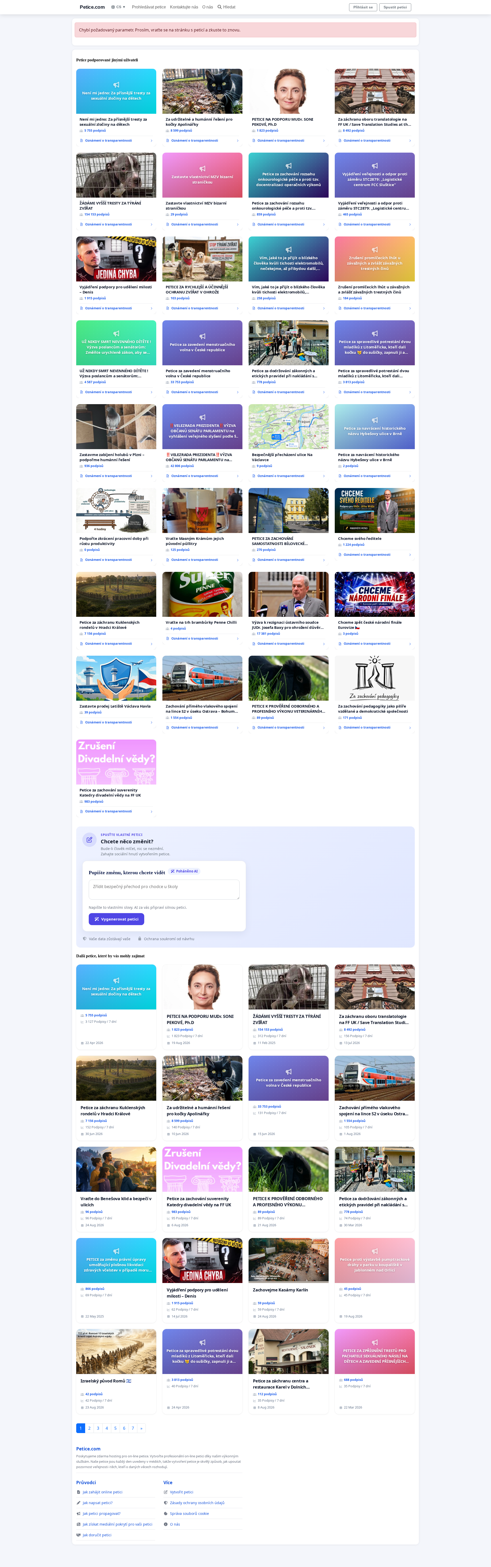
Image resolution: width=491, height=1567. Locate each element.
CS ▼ (121, 7)
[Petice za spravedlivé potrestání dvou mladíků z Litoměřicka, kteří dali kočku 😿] (375, 359)
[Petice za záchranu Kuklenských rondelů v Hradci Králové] (116, 611)
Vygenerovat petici (120, 919)
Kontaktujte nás (184, 7)
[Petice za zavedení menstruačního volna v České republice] (202, 359)
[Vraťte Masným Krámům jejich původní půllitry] (202, 527)
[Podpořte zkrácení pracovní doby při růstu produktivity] (116, 527)
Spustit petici (395, 7)
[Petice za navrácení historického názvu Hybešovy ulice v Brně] (375, 443)
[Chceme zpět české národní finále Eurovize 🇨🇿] (375, 611)
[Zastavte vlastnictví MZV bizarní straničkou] (202, 191)
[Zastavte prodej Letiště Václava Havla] (116, 692)
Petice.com (92, 7)
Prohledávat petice (149, 7)
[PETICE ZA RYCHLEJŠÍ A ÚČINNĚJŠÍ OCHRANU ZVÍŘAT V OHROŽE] (202, 275)
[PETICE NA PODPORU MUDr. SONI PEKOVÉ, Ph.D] (289, 107)
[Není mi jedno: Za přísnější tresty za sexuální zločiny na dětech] (116, 107)
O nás (207, 7)
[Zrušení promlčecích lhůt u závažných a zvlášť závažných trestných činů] (375, 275)
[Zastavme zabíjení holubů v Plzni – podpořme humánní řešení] (116, 443)
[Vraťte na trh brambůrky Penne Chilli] (202, 608)
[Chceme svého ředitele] (375, 524)
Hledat (229, 7)
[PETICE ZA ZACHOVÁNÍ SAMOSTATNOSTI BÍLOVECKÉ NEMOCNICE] (289, 527)
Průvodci (86, 1482)
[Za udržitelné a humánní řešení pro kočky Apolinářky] (202, 107)
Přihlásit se (363, 7)
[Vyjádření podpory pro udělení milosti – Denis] (116, 275)
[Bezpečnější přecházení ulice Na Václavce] (289, 443)
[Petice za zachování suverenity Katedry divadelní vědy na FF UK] (116, 778)
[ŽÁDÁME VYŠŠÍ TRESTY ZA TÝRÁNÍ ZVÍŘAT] (116, 191)
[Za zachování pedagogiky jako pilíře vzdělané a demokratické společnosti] (375, 694)
